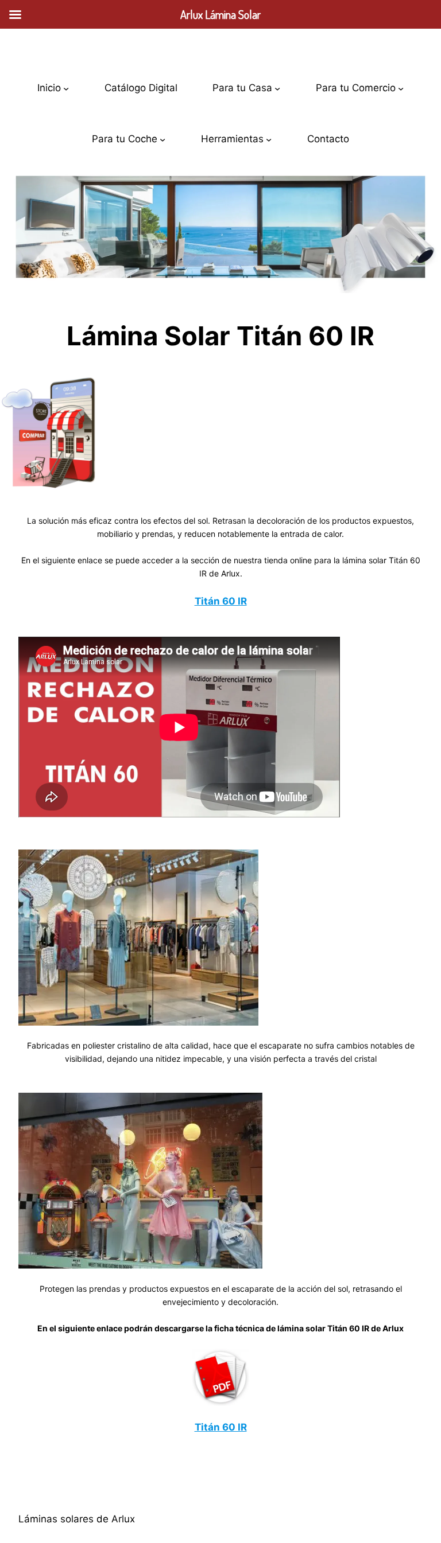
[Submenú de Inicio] (66, 88)
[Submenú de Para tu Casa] (277, 88)
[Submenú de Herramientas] (269, 139)
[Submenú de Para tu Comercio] (401, 88)
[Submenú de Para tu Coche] (162, 139)
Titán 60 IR (221, 601)
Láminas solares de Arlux (76, 1519)
